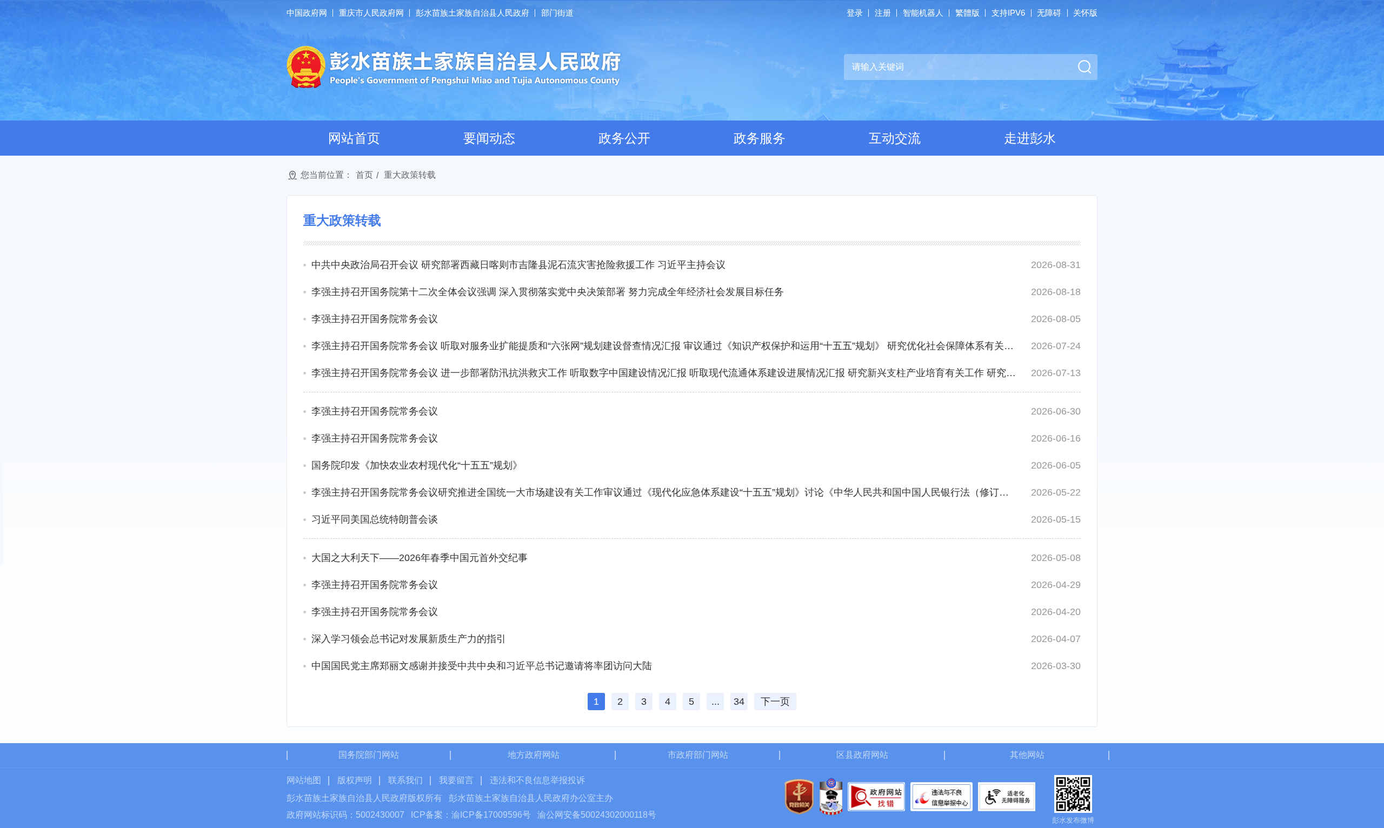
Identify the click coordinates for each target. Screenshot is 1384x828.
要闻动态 (489, 138)
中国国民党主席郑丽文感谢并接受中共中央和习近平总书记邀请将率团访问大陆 (481, 665)
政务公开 (624, 138)
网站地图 (304, 780)
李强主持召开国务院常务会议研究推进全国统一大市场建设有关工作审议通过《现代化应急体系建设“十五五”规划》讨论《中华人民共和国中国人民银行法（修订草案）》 (664, 492)
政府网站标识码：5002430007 (345, 814)
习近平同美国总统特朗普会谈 (374, 519)
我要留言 (456, 780)
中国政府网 (307, 12)
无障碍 (1049, 12)
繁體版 (967, 12)
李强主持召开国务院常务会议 (374, 318)
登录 (855, 12)
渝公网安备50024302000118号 (596, 814)
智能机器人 (923, 12)
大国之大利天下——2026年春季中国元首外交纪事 (419, 557)
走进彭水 (1030, 138)
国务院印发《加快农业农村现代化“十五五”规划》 (416, 465)
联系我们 (405, 780)
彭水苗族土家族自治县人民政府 (472, 12)
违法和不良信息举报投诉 (537, 780)
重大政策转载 (410, 174)
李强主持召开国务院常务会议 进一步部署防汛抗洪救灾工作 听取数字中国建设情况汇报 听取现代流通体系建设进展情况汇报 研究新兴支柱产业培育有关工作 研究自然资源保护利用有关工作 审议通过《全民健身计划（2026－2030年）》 (664, 373)
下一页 (775, 701)
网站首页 (354, 138)
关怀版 (1085, 12)
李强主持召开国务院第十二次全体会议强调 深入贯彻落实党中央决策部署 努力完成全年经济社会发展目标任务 (547, 291)
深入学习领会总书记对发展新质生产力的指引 (408, 638)
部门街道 (557, 12)
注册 (883, 12)
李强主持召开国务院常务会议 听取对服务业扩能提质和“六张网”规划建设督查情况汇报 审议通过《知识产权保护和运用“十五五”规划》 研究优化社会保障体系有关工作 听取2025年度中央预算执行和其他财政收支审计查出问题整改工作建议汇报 (664, 345)
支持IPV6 (1008, 12)
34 (739, 701)
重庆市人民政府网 (371, 12)
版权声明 (354, 780)
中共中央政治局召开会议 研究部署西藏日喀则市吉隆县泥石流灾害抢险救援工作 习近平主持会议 (518, 264)
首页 (364, 174)
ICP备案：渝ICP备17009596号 (471, 814)
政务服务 (760, 138)
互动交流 (895, 138)
